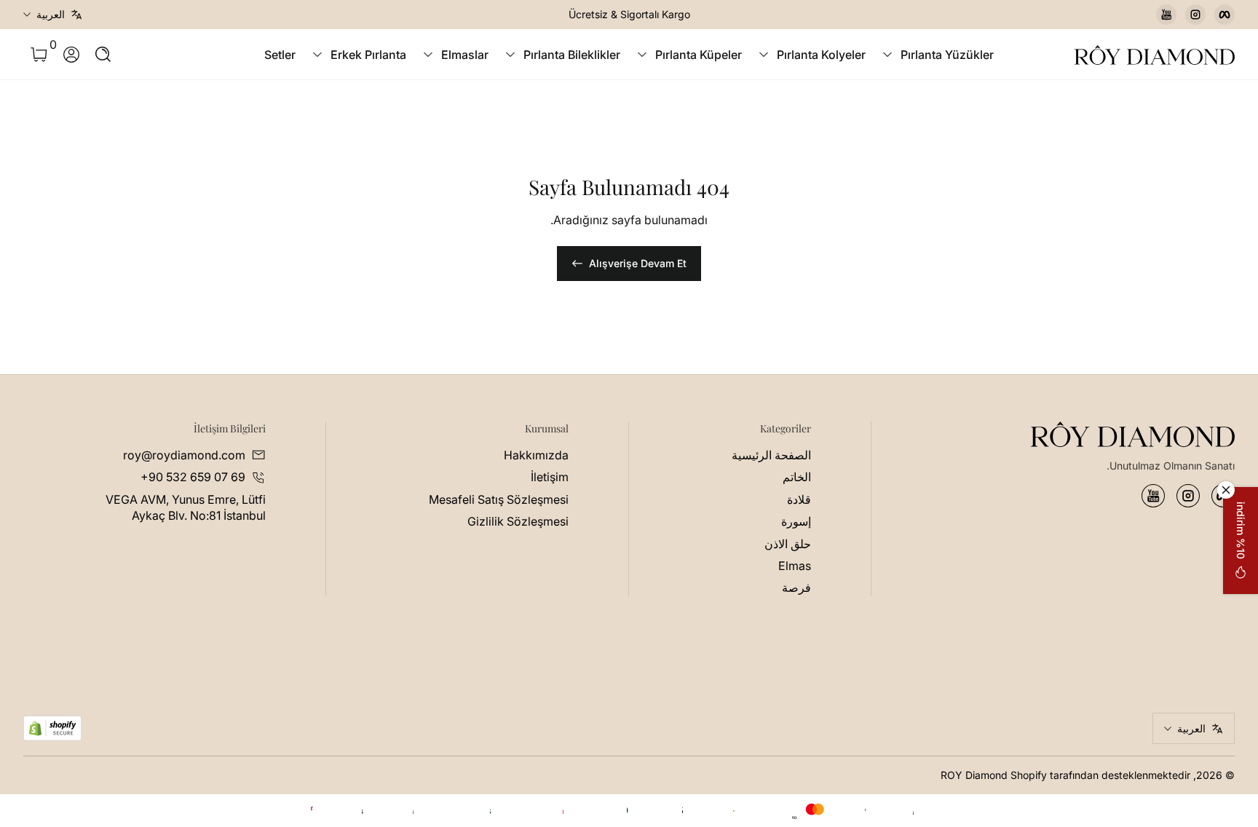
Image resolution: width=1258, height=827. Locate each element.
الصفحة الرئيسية (771, 455)
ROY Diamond (974, 775)
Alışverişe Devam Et (638, 263)
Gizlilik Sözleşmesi (518, 521)
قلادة (799, 499)
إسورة (796, 521)
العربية (50, 14)
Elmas (794, 565)
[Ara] (103, 55)
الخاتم (797, 477)
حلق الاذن (787, 544)
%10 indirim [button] (1241, 530)
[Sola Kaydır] (850, 14)
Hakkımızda (536, 455)
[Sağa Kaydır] (407, 14)
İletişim (550, 477)
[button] (103, 55)
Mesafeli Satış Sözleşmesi (499, 499)
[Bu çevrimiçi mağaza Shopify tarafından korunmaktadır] (52, 728)
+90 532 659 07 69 (193, 477)
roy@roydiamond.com (184, 455)
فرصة (796, 587)
